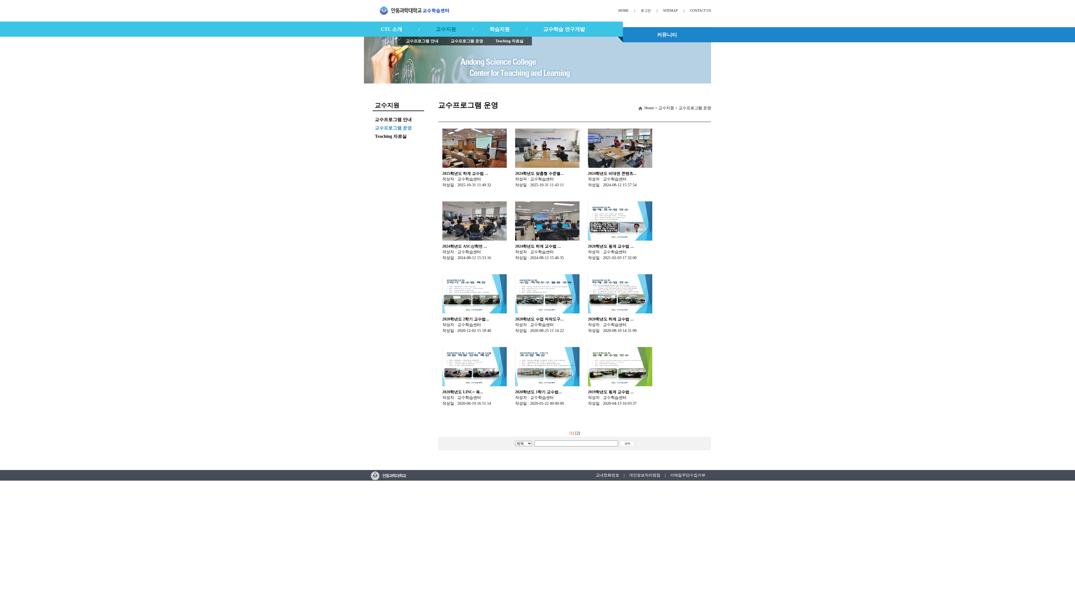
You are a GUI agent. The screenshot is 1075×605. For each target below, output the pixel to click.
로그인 (646, 11)
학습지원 (500, 29)
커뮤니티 (667, 35)
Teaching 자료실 (510, 41)
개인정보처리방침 (644, 475)
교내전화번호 (607, 475)
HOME (623, 11)
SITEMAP (670, 11)
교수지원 (446, 29)
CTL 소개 (391, 29)
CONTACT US (700, 11)
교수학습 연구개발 (564, 29)
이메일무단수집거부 (687, 475)
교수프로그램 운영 (467, 41)
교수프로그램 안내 (422, 41)
